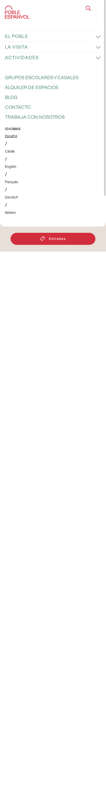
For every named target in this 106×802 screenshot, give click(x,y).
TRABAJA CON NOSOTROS (35, 117)
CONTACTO (18, 107)
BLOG (11, 97)
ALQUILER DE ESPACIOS (31, 87)
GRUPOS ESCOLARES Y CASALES (42, 77)
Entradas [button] (57, 238)
